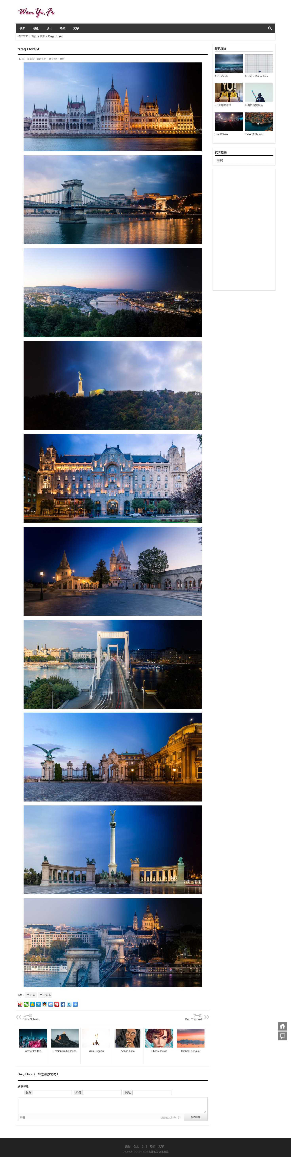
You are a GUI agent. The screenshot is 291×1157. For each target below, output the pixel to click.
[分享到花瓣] (56, 1004)
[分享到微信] (26, 1004)
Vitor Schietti (31, 1019)
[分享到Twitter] (69, 1004)
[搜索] (270, 28)
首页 (34, 36)
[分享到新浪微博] (20, 1004)
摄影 (22, 28)
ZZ (23, 58)
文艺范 (31, 995)
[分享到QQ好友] (44, 1004)
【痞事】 (219, 160)
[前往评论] (282, 1036)
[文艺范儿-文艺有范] (38, 5)
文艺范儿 (45, 995)
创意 (36, 28)
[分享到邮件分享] (50, 1004)
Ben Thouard (193, 1019)
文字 (76, 28)
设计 (49, 28)
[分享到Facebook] (63, 1004)
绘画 (63, 28)
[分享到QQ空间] (32, 1004)
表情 (22, 1117)
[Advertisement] (244, 229)
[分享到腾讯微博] (38, 1004)
